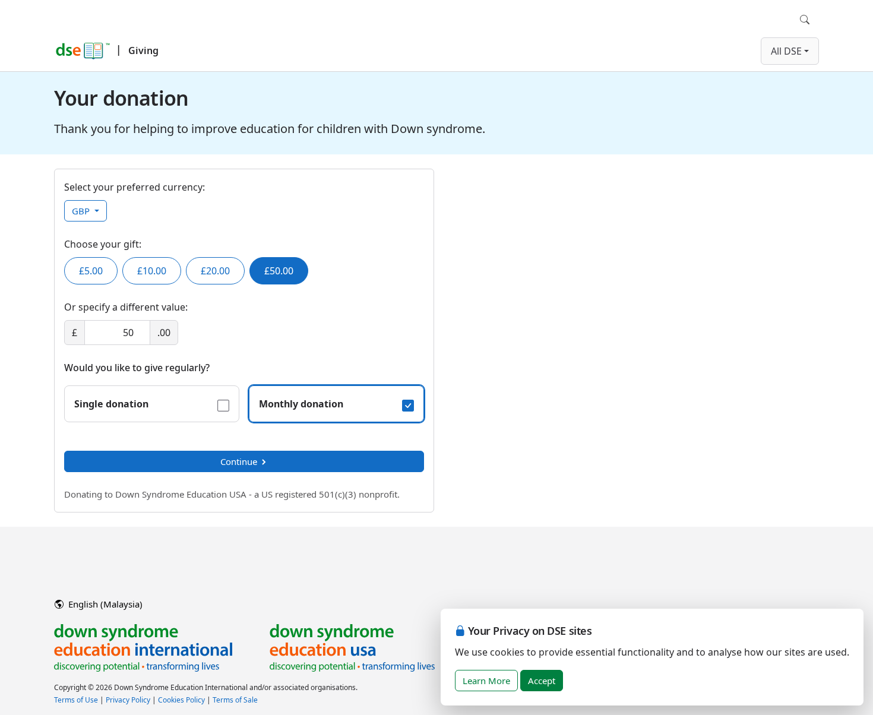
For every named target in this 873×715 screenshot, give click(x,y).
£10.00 (151, 270)
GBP (82, 211)
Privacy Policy (128, 700)
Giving (143, 50)
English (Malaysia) (104, 604)
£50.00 (278, 270)
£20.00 (215, 270)
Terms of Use (76, 700)
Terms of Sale (235, 700)
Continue (238, 461)
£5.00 (91, 270)
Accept (541, 680)
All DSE (786, 51)
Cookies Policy (181, 700)
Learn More (486, 680)
